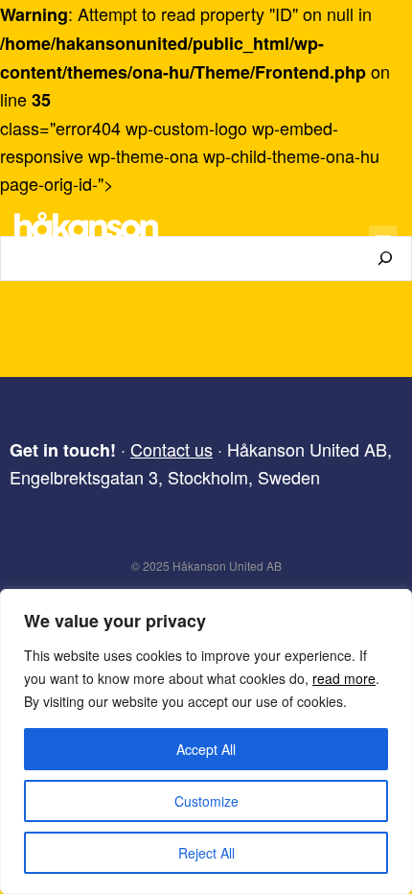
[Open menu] (383, 239)
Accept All (206, 749)
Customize (206, 801)
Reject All (206, 852)
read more (344, 678)
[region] (206, 741)
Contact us (171, 448)
